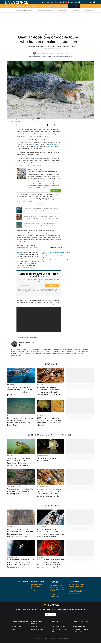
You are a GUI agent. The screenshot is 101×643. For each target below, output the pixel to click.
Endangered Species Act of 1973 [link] (39, 187)
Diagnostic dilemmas (36, 588)
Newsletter (58, 125)
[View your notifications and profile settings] (90, 2)
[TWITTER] (20, 345)
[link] (21, 174)
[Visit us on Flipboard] (66, 2)
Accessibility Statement (19, 621)
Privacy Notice (21, 290)
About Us (55, 621)
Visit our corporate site (78, 609)
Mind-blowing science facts (76, 593)
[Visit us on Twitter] (58, 2)
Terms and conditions (81, 621)
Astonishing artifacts (36, 591)
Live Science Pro (89, 10)
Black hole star (76, 10)
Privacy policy (16, 626)
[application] (38, 319)
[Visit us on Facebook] (56, 2)
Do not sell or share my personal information (80, 631)
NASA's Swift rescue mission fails (45, 10)
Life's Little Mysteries (36, 584)
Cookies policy (36, 626)
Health (28, 6)
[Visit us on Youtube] (63, 2)
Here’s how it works (68, 56)
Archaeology (20, 6)
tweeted (30, 199)
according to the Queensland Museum (31, 237)
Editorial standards (38, 629)
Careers (13, 629)
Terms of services (36, 289)
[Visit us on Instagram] (61, 2)
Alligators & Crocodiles (56, 34)
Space (49, 6)
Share (20, 125)
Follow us (50, 125)
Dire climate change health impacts (24, 10)
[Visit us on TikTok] (68, 2)
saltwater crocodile (35, 233)
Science (34, 6)
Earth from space (35, 586)
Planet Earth (42, 6)
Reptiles (47, 34)
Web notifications (79, 626)
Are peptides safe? (62, 10)
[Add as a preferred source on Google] (50, 614)
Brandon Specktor (43, 53)
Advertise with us (58, 626)
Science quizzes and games (76, 584)
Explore (64, 6)
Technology (57, 6)
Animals (12, 6)
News (66, 53)
